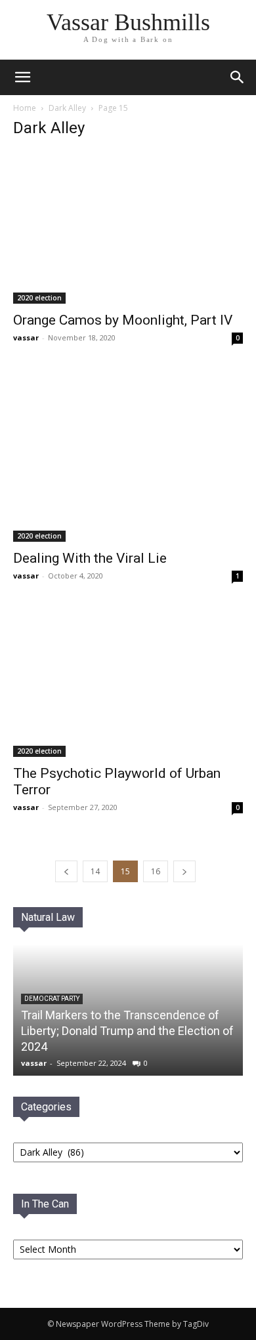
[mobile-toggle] (22, 77)
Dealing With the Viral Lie (90, 558)
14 (95, 871)
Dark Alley (67, 107)
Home (24, 107)
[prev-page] (66, 871)
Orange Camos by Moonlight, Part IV (122, 320)
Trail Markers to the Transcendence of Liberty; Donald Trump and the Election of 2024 (127, 1030)
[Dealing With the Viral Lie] (128, 456)
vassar (26, 337)
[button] (237, 77)
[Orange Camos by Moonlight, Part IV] (128, 227)
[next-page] (184, 871)
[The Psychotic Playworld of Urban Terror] (128, 683)
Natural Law (48, 917)
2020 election (39, 297)
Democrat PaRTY (51, 998)
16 (155, 871)
